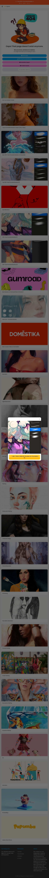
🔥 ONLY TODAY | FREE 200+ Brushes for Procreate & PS (24, 457)
